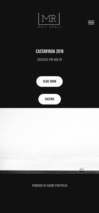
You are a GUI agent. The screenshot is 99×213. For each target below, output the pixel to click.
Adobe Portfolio (57, 186)
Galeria (49, 99)
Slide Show (49, 81)
